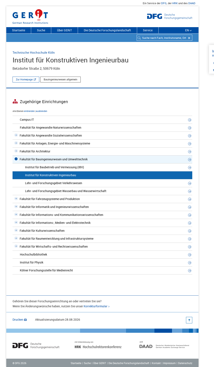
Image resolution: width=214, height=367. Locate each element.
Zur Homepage (24, 79)
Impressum (169, 363)
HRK (175, 3)
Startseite (18, 30)
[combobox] (164, 38)
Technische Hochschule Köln (34, 52)
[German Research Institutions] (30, 15)
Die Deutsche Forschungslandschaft (107, 30)
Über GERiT (64, 30)
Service (148, 30)
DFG (164, 3)
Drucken (18, 319)
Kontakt (156, 363)
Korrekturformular (95, 306)
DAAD (191, 3)
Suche (41, 30)
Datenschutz (185, 363)
